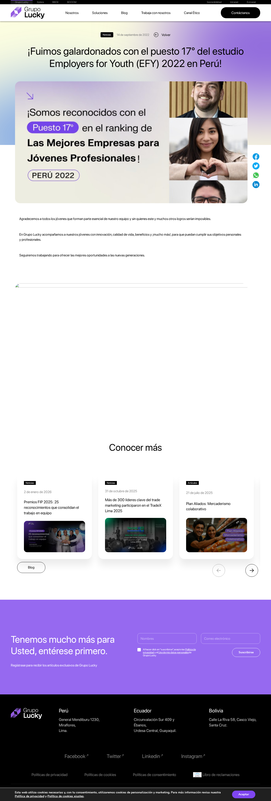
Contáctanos (240, 13)
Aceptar (243, 794)
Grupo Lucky (21, 2)
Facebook (76, 756)
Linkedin (151, 756)
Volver (166, 35)
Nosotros (72, 13)
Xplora (40, 2)
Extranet (251, 2)
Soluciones (100, 13)
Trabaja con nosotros (155, 13)
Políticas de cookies (100, 774)
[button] (251, 570)
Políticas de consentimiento (154, 774)
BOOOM (71, 2)
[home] (27, 12)
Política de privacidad (29, 796)
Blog (124, 13)
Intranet (234, 2)
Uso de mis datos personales (173, 652)
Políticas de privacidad (50, 774)
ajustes (79, 796)
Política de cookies (60, 796)
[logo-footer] (26, 713)
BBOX (55, 2)
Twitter (114, 756)
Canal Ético (192, 13)
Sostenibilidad (214, 2)
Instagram (192, 756)
